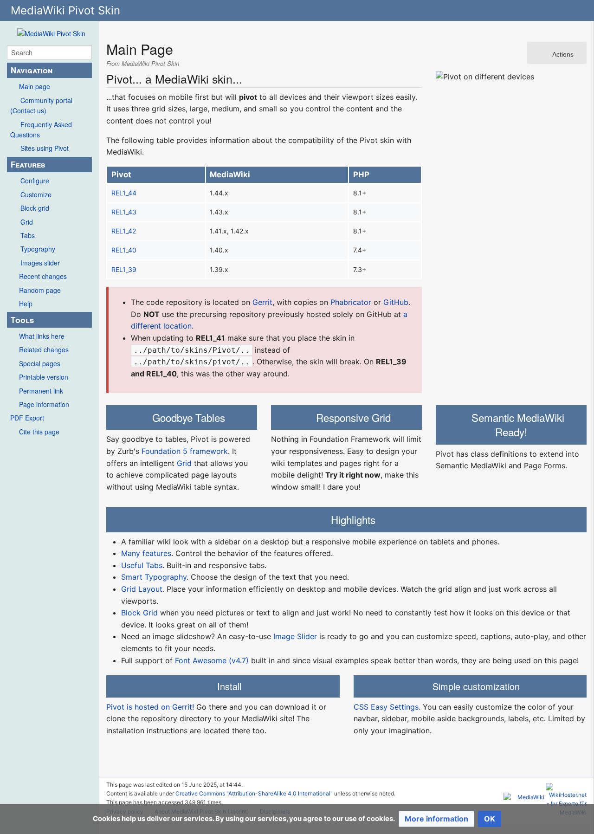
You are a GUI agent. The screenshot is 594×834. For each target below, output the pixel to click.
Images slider (40, 262)
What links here (42, 336)
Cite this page (39, 431)
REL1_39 (123, 269)
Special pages (39, 363)
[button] (436, 819)
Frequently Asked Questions (41, 129)
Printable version (43, 376)
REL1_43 (123, 212)
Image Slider (295, 636)
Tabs (27, 235)
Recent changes (43, 276)
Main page (34, 86)
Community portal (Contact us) (41, 105)
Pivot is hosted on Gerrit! (150, 706)
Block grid (34, 208)
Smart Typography (154, 577)
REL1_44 (123, 193)
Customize (36, 194)
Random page (40, 290)
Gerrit (262, 302)
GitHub (395, 302)
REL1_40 (123, 250)
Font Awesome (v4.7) (212, 660)
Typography (37, 248)
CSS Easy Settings (386, 706)
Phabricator (350, 302)
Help (25, 303)
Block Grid (139, 612)
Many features (146, 553)
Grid (26, 221)
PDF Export (27, 417)
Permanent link (41, 390)
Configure (34, 180)
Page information (44, 404)
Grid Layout (141, 589)
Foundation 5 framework (185, 451)
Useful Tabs (141, 565)
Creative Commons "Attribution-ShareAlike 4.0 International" (254, 793)
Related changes (44, 349)
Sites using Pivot (44, 148)
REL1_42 (123, 231)
